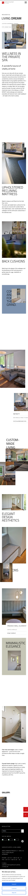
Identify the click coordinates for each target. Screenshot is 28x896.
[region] (14, 882)
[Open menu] (25, 2)
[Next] (25, 809)
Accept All (14, 884)
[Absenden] (22, 831)
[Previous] (25, 814)
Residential (6, 15)
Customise (14, 888)
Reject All (14, 892)
